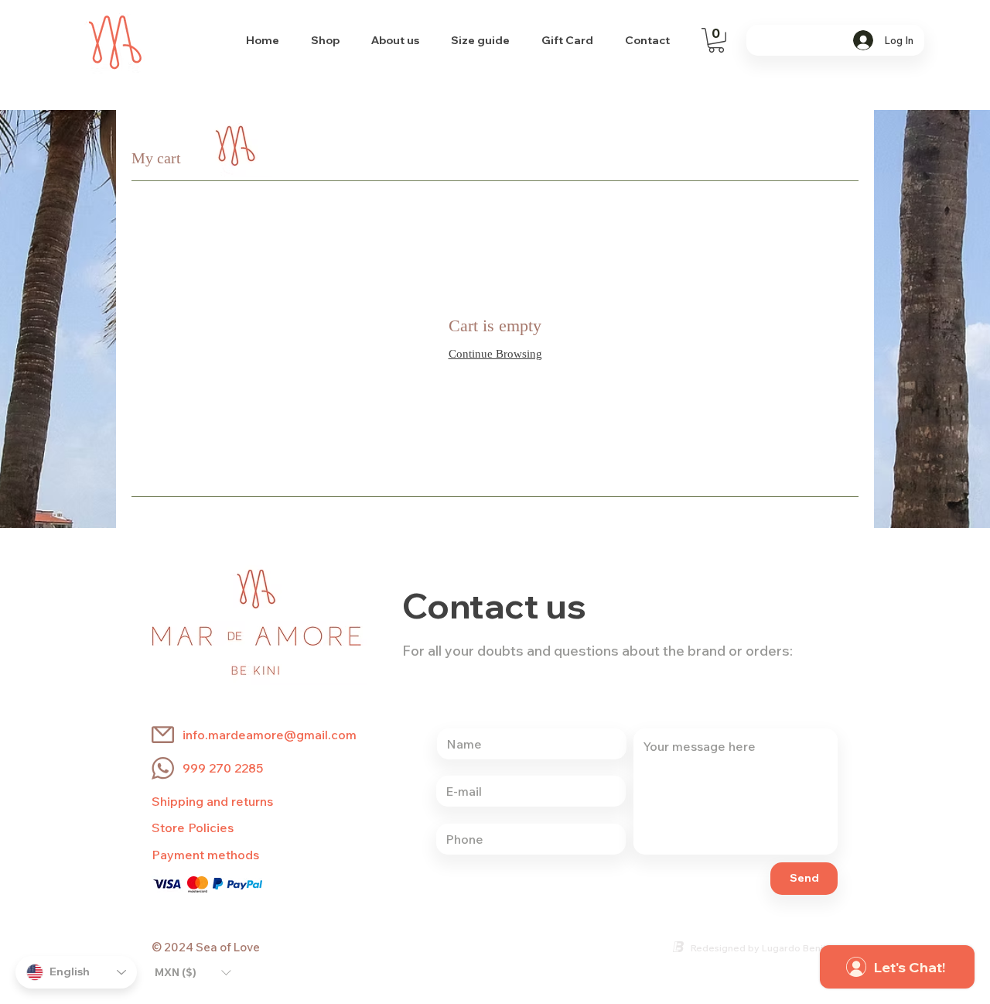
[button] (716, 40)
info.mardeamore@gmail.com (270, 734)
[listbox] (193, 972)
